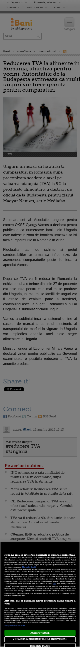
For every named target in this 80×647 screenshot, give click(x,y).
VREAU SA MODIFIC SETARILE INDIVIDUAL (40, 639)
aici (54, 584)
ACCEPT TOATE (40, 633)
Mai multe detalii (29, 567)
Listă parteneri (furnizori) (14, 625)
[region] (40, 594)
